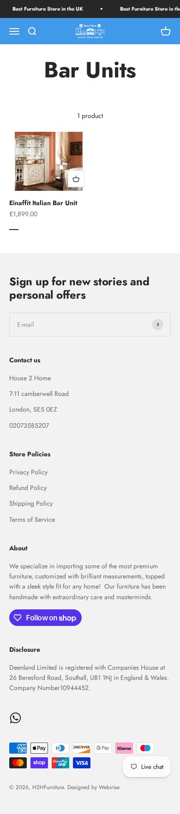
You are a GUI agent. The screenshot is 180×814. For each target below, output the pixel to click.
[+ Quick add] (76, 179)
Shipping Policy (31, 503)
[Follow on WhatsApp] (15, 718)
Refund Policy (28, 487)
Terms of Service (32, 519)
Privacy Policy (28, 472)
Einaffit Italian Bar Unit (43, 202)
